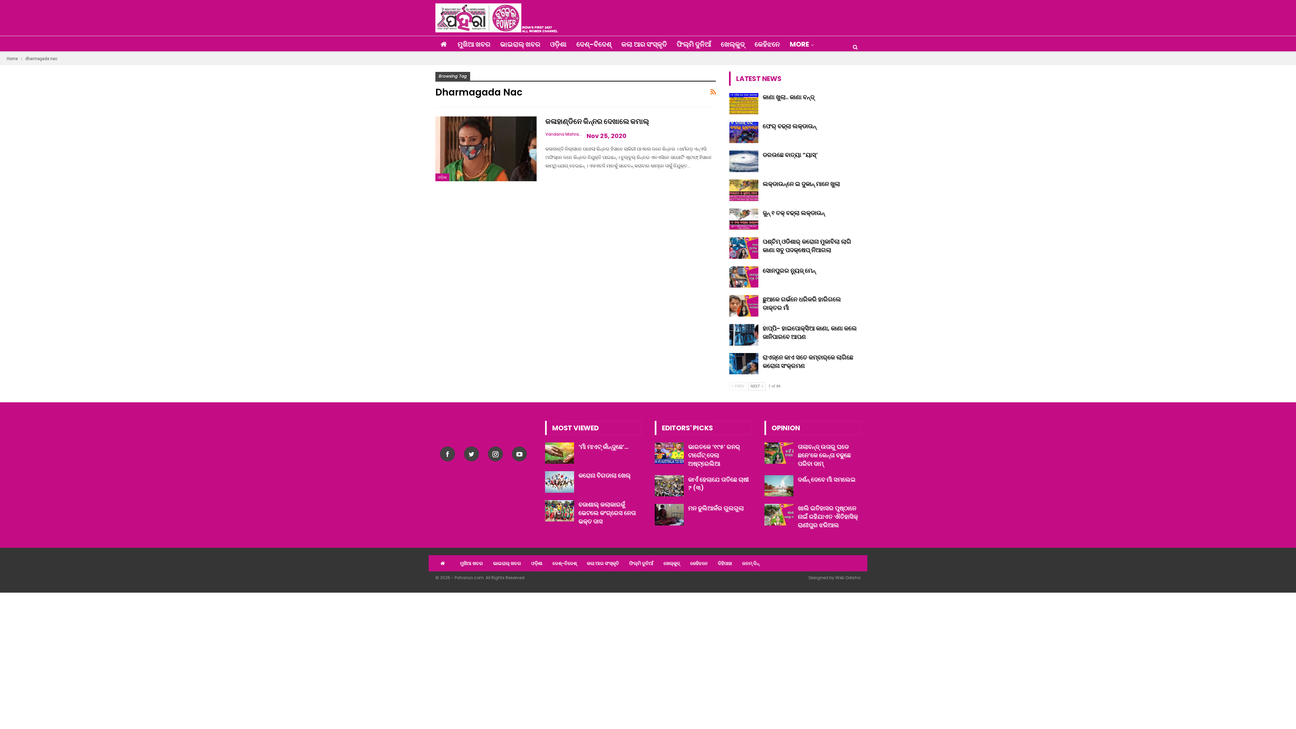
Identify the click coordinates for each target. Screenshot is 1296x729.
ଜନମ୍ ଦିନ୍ (750, 563)
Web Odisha (848, 577)
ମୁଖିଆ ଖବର (474, 44)
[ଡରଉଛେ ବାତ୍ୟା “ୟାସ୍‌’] (743, 161)
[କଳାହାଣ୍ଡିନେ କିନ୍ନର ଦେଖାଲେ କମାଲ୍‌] (486, 148)
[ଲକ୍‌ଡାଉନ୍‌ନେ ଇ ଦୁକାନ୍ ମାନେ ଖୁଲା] (743, 190)
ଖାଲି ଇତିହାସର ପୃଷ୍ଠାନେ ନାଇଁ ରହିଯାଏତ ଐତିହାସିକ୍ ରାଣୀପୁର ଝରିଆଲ (828, 516)
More (799, 44)
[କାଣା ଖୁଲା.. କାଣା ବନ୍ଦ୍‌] (743, 103)
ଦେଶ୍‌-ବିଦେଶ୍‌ (594, 44)
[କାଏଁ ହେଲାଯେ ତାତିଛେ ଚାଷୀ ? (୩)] (669, 486)
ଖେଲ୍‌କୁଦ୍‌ (733, 44)
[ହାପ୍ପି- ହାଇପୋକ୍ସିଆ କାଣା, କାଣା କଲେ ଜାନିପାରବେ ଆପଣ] (743, 335)
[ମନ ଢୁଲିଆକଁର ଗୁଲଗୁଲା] (669, 514)
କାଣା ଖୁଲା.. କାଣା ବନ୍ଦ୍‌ (788, 97)
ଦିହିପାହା (725, 563)
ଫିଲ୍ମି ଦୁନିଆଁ (694, 44)
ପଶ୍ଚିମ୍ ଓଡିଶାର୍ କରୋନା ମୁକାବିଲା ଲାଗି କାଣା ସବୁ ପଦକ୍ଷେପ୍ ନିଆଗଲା (807, 245)
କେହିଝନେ (767, 44)
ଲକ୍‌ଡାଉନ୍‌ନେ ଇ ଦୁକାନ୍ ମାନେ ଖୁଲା (801, 184)
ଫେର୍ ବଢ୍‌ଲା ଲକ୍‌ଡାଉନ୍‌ (789, 126)
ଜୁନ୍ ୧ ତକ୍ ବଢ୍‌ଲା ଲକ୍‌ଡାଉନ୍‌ (794, 213)
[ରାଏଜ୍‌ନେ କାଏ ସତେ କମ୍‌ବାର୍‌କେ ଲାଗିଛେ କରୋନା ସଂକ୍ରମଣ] (743, 364)
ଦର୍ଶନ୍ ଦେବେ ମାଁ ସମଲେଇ (827, 479)
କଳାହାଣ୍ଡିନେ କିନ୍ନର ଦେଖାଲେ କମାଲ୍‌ (597, 121)
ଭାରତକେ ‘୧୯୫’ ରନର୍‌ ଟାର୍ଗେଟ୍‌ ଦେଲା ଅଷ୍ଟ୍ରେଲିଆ (714, 455)
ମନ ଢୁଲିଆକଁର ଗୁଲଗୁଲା (716, 508)
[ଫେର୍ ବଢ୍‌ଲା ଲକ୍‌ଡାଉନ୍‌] (743, 132)
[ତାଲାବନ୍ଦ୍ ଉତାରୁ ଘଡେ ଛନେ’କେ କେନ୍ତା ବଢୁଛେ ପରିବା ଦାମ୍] (778, 453)
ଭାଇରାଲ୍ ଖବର (520, 44)
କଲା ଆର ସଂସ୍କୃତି (644, 44)
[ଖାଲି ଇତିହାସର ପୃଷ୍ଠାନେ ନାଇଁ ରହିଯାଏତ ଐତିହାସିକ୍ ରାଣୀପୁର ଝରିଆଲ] (778, 514)
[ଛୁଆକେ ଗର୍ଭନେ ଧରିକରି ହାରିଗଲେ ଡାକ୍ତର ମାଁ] (743, 306)
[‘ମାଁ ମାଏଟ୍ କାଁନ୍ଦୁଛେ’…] (559, 453)
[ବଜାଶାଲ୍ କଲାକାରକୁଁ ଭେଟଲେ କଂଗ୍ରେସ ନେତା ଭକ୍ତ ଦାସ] (559, 511)
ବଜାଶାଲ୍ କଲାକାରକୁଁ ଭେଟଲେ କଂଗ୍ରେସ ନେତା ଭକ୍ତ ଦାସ (607, 512)
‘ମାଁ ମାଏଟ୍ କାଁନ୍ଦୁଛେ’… (603, 446)
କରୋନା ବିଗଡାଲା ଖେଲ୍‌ (604, 475)
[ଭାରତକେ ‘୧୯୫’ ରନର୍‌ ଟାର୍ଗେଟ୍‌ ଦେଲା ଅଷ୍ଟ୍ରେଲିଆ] (669, 453)
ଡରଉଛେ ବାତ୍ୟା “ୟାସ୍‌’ (790, 155)
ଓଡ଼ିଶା (558, 44)
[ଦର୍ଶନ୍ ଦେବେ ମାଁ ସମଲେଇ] (778, 486)
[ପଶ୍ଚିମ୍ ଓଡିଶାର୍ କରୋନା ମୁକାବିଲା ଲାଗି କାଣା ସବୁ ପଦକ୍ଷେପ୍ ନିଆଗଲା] (743, 248)
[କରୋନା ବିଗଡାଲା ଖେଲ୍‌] (559, 482)
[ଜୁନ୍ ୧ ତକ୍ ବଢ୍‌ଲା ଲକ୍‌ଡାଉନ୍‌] (743, 219)
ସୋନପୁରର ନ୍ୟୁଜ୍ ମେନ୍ (789, 270)
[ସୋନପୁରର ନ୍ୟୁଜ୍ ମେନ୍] (743, 277)
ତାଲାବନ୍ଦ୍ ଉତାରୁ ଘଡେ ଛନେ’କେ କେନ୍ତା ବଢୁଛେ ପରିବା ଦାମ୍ (824, 455)
